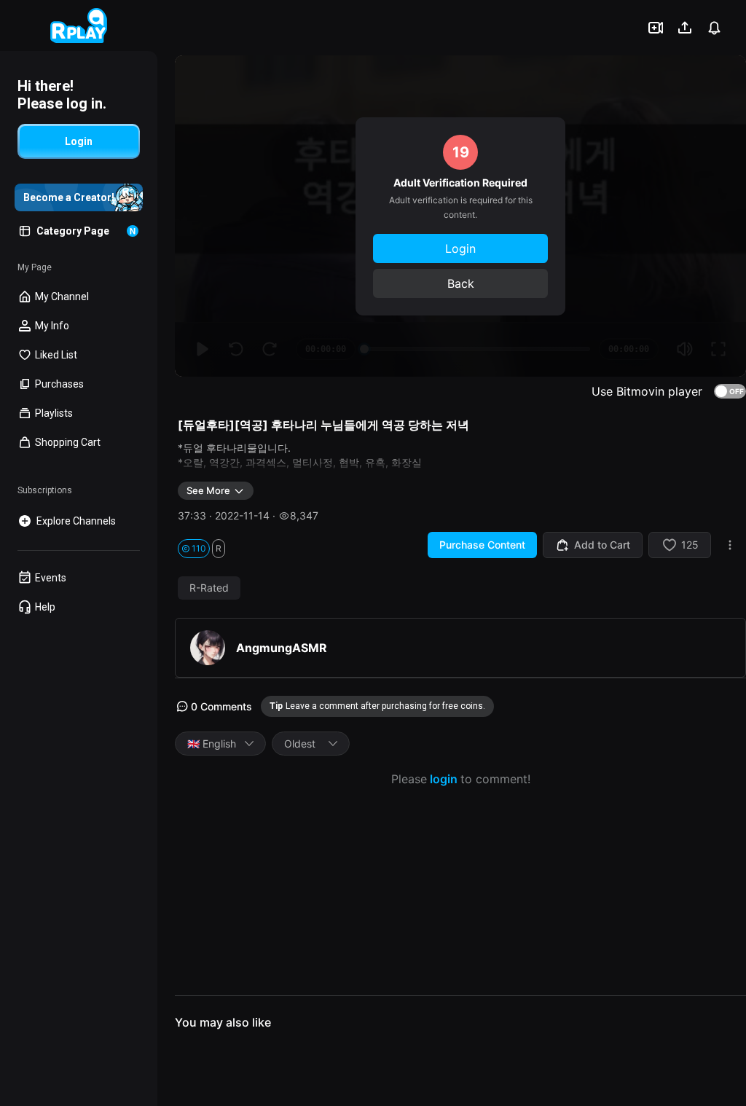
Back (460, 283)
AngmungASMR (281, 647)
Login (460, 248)
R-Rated (209, 588)
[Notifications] (714, 27)
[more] (730, 545)
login (444, 779)
